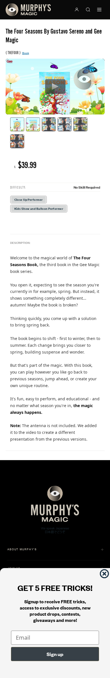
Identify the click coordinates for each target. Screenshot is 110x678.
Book (25, 52)
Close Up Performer (28, 199)
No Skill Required (87, 187)
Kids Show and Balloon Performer (38, 208)
